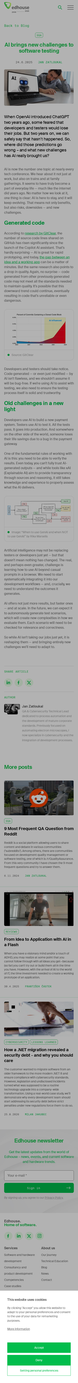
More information (18, 1329)
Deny (39, 1360)
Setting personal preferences (39, 1370)
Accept (39, 1348)
